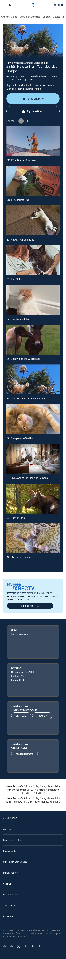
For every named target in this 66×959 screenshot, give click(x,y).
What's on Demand (30, 16)
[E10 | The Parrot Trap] (33, 181)
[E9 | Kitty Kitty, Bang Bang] (33, 220)
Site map (7, 883)
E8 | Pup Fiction (14, 279)
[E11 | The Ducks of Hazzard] (33, 141)
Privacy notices (10, 872)
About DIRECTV (10, 818)
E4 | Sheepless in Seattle (19, 438)
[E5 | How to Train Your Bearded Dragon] (33, 379)
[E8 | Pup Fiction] (33, 260)
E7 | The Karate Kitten (18, 319)
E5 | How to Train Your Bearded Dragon (27, 398)
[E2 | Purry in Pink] (33, 499)
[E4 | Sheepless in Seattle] (33, 419)
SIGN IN (58, 5)
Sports (46, 16)
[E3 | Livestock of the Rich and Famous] (33, 459)
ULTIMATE (21, 715)
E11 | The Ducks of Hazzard (21, 160)
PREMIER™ (42, 715)
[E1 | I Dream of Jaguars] (33, 538)
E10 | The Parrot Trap (17, 200)
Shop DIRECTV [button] (35, 98)
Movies (56, 16)
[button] (5, 5)
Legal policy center (12, 840)
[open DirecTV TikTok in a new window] (39, 946)
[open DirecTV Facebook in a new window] (11, 946)
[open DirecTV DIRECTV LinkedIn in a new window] (4, 946)
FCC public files (10, 894)
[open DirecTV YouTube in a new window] (32, 946)
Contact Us (8, 916)
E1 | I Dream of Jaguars (19, 557)
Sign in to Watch (35, 111)
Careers (7, 829)
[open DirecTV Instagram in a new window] (25, 946)
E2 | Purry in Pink (15, 518)
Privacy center (10, 850)
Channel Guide (9, 16)
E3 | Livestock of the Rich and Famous (27, 478)
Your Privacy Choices (17, 861)
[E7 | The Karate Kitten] (33, 300)
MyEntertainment (24, 753)
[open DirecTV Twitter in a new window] (18, 946)
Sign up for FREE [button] (30, 606)
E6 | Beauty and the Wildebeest (23, 358)
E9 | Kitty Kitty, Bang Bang (20, 239)
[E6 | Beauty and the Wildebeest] (33, 340)
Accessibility (9, 905)
